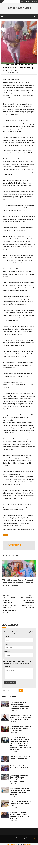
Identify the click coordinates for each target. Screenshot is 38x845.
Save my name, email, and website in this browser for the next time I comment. (17, 662)
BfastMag (32, 838)
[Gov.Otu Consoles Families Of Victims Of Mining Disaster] (5, 759)
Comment (7, 667)
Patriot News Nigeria (19, 7)
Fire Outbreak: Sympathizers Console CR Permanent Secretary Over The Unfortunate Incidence (20, 778)
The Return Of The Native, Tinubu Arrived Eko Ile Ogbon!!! (20, 767)
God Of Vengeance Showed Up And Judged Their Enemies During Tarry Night (20, 728)
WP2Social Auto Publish (12, 844)
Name (6, 637)
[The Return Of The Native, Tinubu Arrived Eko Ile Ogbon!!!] (5, 768)
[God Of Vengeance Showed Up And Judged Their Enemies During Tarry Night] (5, 729)
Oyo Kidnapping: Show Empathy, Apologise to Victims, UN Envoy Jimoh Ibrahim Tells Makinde (21, 717)
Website (7, 652)
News (5, 535)
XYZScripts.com (27, 844)
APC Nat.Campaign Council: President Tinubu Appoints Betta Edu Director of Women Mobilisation (17, 582)
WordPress (22, 840)
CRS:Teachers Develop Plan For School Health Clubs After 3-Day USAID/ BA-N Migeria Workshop (20, 791)
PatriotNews (6, 72)
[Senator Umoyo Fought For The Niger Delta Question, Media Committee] (5, 803)
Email (6, 644)
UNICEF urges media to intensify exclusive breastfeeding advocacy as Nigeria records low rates (19, 705)
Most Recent (8, 696)
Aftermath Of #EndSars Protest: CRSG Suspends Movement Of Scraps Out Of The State (19, 815)
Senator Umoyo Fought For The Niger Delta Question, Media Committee (20, 803)
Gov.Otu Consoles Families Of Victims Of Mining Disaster (20, 758)
